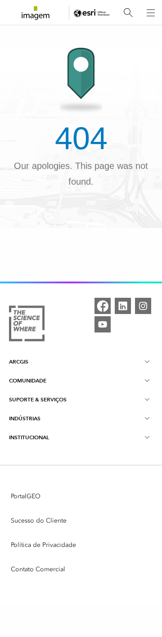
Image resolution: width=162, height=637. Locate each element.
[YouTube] (102, 324)
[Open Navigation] (151, 12)
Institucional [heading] (29, 437)
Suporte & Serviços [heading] (38, 399)
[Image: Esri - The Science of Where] (27, 325)
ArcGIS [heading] (18, 361)
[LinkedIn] (123, 306)
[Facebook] (102, 306)
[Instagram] (143, 306)
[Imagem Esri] (35, 13)
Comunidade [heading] (27, 380)
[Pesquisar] (128, 12)
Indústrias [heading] (24, 418)
